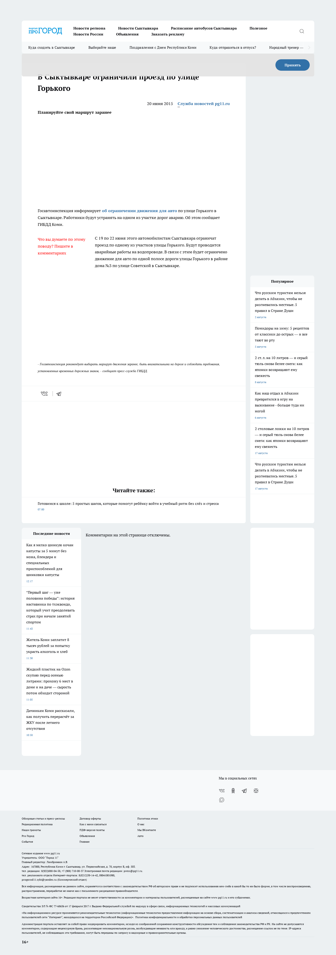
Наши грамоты (31, 830)
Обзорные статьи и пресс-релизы (43, 818)
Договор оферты (90, 818)
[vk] (45, 393)
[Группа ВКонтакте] (221, 790)
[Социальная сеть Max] (221, 799)
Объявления (127, 34)
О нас (140, 824)
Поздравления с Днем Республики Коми (163, 47)
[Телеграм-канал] (244, 790)
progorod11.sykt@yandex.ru (39, 879)
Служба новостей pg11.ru (204, 103)
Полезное (258, 28)
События (27, 841)
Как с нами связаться (93, 824)
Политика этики (147, 818)
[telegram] (60, 393)
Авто (140, 836)
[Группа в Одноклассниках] (233, 790)
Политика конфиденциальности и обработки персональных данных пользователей (188, 917)
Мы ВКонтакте (146, 830)
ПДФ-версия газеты (92, 830)
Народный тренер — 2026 (290, 47)
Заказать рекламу (167, 34)
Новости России (88, 34)
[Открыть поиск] (301, 31)
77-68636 (59, 906)
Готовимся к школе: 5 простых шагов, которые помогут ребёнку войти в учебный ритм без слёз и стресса (128, 506)
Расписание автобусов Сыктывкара (204, 28)
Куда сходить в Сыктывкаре (51, 47)
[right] (309, 48)
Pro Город (28, 836)
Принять (293, 65)
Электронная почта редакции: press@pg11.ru (113, 871)
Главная (84, 841)
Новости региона (89, 28)
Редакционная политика (37, 824)
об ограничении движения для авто (139, 210)
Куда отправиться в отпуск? (233, 47)
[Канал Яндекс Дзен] (256, 790)
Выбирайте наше (102, 47)
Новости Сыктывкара (138, 28)
